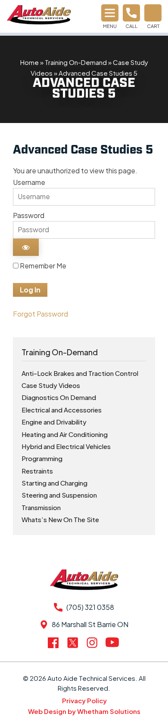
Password (28, 215)
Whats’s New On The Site (60, 519)
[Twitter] (74, 642)
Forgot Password (40, 313)
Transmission (41, 507)
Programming (42, 458)
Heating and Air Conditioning (65, 434)
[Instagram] (93, 642)
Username (29, 182)
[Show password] (26, 247)
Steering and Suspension (59, 495)
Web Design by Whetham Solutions (84, 711)
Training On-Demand (76, 62)
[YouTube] (113, 642)
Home (29, 62)
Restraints (37, 471)
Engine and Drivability (54, 422)
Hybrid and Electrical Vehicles (66, 446)
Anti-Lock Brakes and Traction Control (80, 373)
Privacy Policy (84, 700)
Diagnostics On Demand (59, 397)
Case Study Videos (51, 385)
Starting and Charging (54, 483)
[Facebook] (55, 642)
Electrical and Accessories (62, 410)
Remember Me (42, 265)
